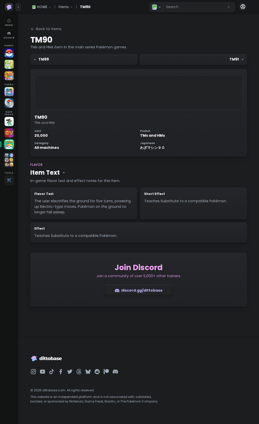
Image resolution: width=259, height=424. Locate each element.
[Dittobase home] (9, 7)
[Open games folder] (9, 160)
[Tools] (9, 180)
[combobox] (199, 7)
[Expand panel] (18, 7)
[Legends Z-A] (9, 121)
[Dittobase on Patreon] (106, 372)
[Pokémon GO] (9, 53)
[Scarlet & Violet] (9, 133)
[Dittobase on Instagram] (33, 372)
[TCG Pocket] (9, 91)
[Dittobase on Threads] (79, 372)
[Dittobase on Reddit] (97, 372)
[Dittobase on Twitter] (70, 372)
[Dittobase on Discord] (115, 372)
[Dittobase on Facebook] (61, 372)
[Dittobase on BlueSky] (88, 372)
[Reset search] (229, 7)
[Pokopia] (9, 64)
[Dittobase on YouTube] (42, 372)
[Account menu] (243, 7)
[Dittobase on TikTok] (52, 372)
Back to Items (48, 28)
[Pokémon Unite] (9, 75)
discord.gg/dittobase (142, 290)
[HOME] (9, 144)
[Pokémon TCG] (9, 103)
